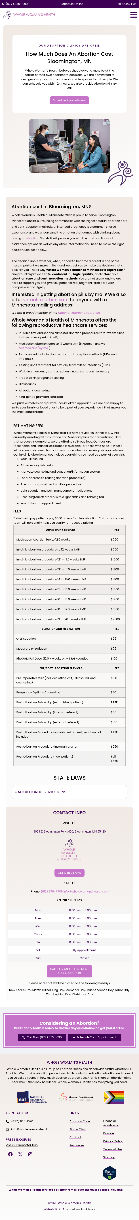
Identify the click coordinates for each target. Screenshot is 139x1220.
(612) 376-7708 (52, 891)
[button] (127, 4)
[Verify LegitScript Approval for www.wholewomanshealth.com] (109, 1179)
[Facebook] (10, 1154)
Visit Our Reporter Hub (22, 1145)
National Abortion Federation (79, 313)
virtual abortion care (46, 300)
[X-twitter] (20, 1154)
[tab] (69, 792)
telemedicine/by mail (34, 348)
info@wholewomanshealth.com (86, 891)
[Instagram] (30, 1154)
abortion (32, 238)
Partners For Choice (82, 1209)
